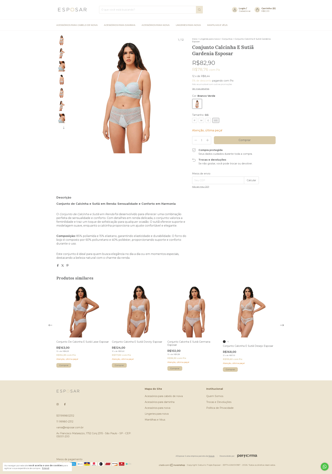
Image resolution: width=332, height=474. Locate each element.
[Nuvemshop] (172, 465)
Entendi (45, 468)
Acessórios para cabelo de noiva (77, 25)
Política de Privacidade (220, 407)
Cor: (203, 95)
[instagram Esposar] (57, 404)
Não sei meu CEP (200, 186)
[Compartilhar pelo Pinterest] (67, 265)
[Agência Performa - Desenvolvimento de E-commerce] (247, 456)
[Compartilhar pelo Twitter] (63, 265)
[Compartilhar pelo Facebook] (58, 265)
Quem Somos (214, 396)
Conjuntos (227, 39)
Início (194, 39)
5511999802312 (65, 415)
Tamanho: (200, 114)
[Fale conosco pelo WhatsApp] (325, 467)
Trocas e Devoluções (218, 402)
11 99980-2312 (64, 421)
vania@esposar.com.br (70, 427)
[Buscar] (199, 9)
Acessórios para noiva (156, 25)
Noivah (211, 456)
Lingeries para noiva (188, 25)
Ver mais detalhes (200, 88)
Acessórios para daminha (119, 25)
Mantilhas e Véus (217, 25)
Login (242, 8)
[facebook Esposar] (65, 404)
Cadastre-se (244, 11)
